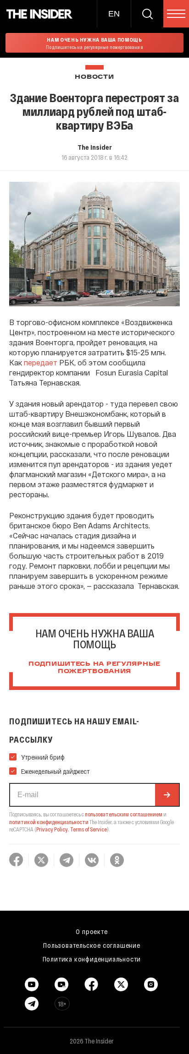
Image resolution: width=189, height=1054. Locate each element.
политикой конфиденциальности (49, 822)
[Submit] (167, 795)
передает (40, 362)
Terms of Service (88, 829)
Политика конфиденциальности (92, 959)
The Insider (95, 147)
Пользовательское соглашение (91, 945)
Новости (94, 77)
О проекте (91, 931)
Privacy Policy (52, 829)
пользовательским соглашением (123, 814)
